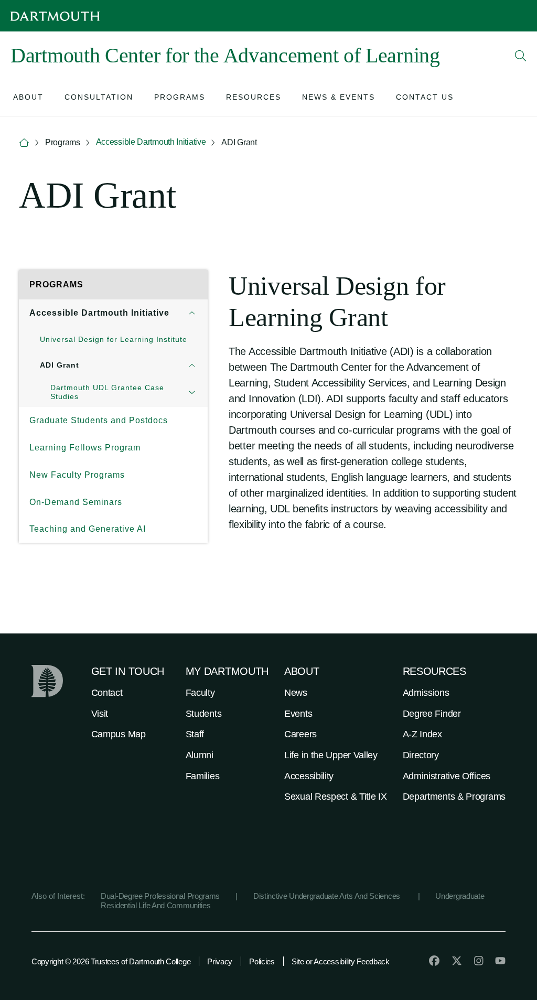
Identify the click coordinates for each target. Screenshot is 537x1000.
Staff (195, 734)
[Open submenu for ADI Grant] (192, 365)
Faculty (200, 692)
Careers (300, 734)
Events (298, 713)
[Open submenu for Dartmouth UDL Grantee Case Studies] (192, 392)
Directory (421, 755)
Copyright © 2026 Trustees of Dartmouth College (110, 961)
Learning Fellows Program (85, 447)
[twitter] (457, 960)
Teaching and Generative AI (87, 528)
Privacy (219, 961)
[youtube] (500, 960)
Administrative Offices (446, 776)
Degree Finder (432, 713)
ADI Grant (59, 365)
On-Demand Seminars (75, 502)
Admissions (426, 692)
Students (204, 713)
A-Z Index (422, 734)
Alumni (199, 755)
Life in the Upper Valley (331, 755)
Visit (100, 713)
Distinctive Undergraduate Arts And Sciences (327, 895)
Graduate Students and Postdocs (98, 420)
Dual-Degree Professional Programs (160, 895)
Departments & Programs (454, 796)
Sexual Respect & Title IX (335, 796)
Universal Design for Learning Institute (113, 339)
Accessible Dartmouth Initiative (151, 141)
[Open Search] (521, 55)
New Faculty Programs (77, 474)
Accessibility (309, 776)
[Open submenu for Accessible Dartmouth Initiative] (192, 313)
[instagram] (479, 960)
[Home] (24, 143)
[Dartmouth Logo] (55, 16)
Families (203, 776)
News (295, 692)
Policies (262, 961)
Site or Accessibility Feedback (341, 961)
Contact (107, 692)
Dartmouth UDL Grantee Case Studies (107, 392)
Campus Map (118, 734)
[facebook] (434, 960)
